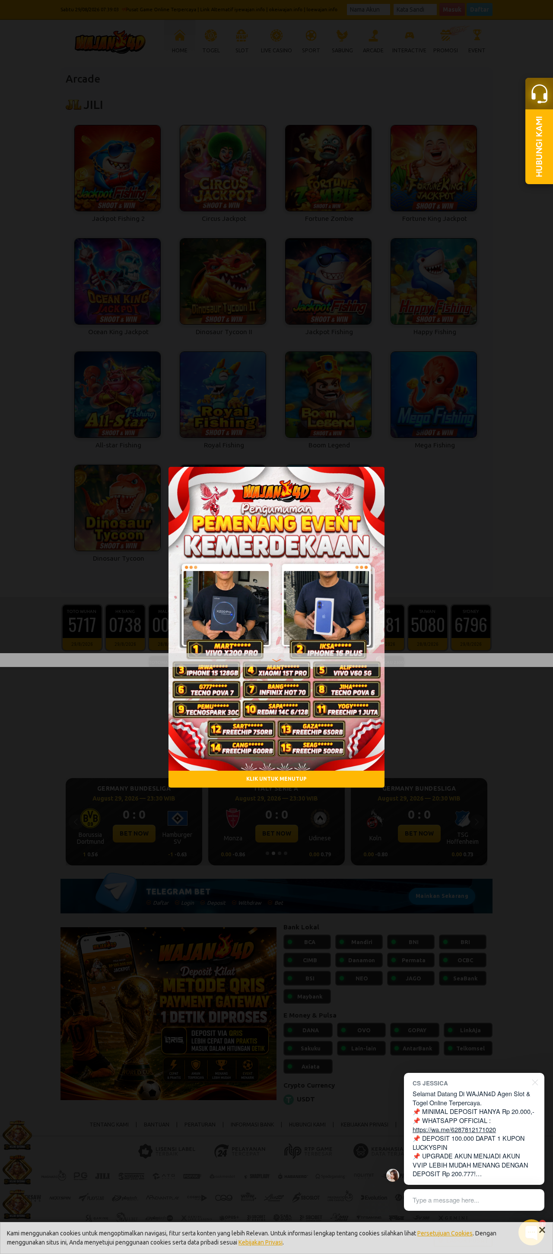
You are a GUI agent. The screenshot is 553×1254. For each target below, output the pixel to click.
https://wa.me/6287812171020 (454, 1129)
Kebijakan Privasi (260, 1242)
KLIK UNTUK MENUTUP (276, 779)
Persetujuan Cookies (445, 1233)
